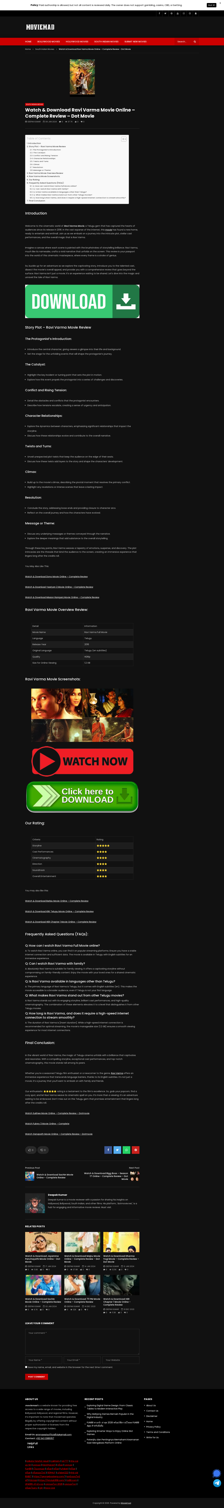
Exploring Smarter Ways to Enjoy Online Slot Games (110, 1433)
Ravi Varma (117, 1073)
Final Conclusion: (37, 200)
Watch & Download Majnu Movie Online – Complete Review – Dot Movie (82, 1259)
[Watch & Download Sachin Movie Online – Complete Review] (29, 1176)
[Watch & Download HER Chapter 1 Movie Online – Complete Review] (121, 1285)
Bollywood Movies (48, 41)
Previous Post (32, 1167)
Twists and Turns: (41, 161)
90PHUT (51, 1472)
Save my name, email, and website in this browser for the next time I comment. (70, 1367)
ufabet (64, 1468)
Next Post (134, 1167)
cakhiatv (55, 1461)
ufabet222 (62, 1472)
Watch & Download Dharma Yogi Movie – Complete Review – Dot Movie (121, 1259)
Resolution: (38, 167)
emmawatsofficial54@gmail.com (54, 1434)
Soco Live (50, 1487)
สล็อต (60, 1464)
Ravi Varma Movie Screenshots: (44, 176)
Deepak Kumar (34, 121)
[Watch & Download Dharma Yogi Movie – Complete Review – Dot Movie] (121, 1242)
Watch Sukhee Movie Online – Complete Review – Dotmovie (57, 1113)
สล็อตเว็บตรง (31, 1487)
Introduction (34, 143)
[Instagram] (184, 13)
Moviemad (126, 1503)
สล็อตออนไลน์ (39, 1472)
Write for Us (152, 1437)
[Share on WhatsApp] (126, 1150)
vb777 (65, 1461)
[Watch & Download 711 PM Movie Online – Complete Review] (82, 1285)
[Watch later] (190, 13)
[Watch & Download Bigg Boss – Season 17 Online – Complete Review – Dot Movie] (134, 1176)
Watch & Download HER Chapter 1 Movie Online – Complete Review (60, 921)
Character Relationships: (44, 158)
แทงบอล (37, 1464)
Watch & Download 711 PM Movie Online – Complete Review (82, 1300)
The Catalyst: (39, 152)
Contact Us (152, 1410)
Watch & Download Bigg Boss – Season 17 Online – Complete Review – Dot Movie (106, 1176)
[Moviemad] (40, 27)
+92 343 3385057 (45, 1438)
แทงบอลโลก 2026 (54, 1484)
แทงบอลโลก (70, 1484)
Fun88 (28, 1468)
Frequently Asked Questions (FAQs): (46, 183)
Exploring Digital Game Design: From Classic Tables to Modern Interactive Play (110, 1407)
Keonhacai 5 (49, 1464)
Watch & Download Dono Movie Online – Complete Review (56, 576)
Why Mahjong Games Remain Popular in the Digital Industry (110, 1415)
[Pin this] (135, 1150)
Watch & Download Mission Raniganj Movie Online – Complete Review (62, 597)
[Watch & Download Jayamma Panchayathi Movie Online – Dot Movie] (43, 1242)
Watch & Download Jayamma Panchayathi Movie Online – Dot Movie (42, 1259)
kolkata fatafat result (37, 1461)
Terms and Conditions (158, 1432)
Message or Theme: (42, 170)
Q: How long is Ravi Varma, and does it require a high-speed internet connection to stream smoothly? (79, 198)
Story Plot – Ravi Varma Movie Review (47, 146)
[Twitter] (165, 13)
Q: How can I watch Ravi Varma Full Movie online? (55, 186)
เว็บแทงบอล (39, 1468)
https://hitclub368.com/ (52, 1480)
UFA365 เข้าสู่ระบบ (34, 1484)
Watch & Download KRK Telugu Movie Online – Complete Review (59, 911)
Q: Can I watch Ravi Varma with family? (50, 189)
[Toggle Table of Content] (122, 139)
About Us (151, 1405)
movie (108, 229)
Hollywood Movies (77, 41)
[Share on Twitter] (117, 1150)
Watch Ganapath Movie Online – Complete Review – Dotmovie (58, 1134)
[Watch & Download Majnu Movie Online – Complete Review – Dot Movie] (82, 1242)
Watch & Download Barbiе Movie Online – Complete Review (56, 900)
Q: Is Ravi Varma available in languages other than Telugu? (60, 192)
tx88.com (72, 1480)
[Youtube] (177, 13)
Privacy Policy (153, 1426)
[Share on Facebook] (108, 1150)
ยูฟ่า (41, 1487)
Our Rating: (34, 179)
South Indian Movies (106, 41)
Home (28, 41)
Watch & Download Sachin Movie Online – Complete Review (55, 1176)
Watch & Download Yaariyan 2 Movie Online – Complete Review (59, 586)
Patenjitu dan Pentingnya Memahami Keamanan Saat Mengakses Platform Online (113, 1441)
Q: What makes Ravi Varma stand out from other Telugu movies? (62, 195)
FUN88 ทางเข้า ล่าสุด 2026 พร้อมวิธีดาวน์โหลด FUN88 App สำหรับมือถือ (113, 1424)
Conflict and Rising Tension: (45, 155)
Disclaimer (151, 1416)
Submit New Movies (135, 41)
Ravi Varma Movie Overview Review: (46, 173)
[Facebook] (159, 13)
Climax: (36, 164)
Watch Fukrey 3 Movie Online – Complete (47, 1123)
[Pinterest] (171, 13)
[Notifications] (196, 13)
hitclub (33, 1480)
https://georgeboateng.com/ (49, 1476)
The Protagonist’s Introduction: (47, 150)
